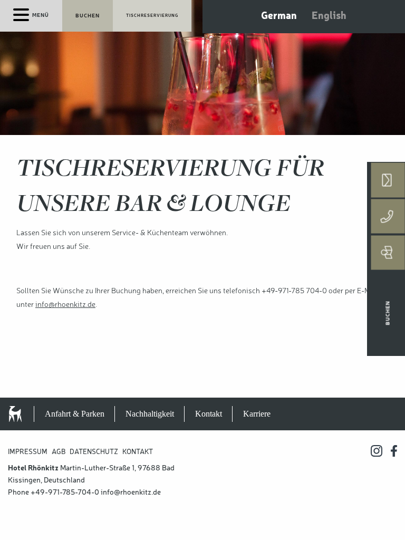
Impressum (27, 452)
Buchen (87, 15)
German (279, 16)
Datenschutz (94, 452)
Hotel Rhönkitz (26, 414)
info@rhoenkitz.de (65, 304)
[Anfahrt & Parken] (388, 252)
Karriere (257, 413)
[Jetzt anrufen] (388, 216)
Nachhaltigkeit (150, 413)
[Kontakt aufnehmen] (388, 180)
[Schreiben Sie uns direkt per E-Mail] (388, 180)
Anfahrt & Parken (74, 413)
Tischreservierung (152, 16)
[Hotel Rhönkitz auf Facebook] (394, 451)
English (329, 16)
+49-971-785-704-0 (65, 492)
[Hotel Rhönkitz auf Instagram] (376, 451)
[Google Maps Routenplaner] (388, 253)
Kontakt (208, 413)
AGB (58, 452)
